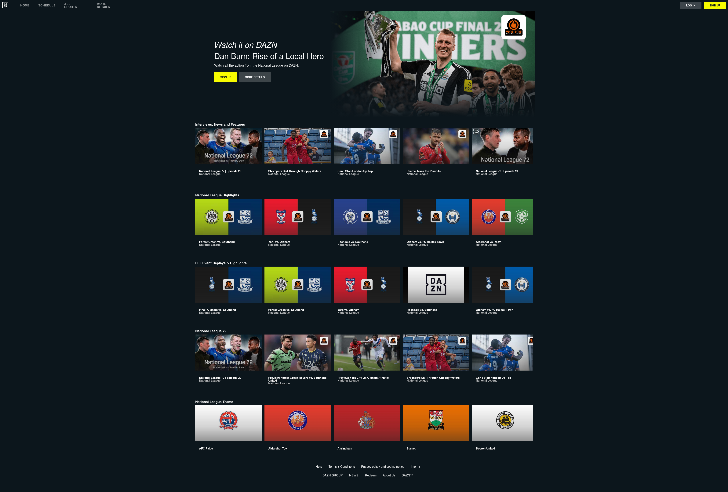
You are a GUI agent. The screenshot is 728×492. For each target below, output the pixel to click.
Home (24, 5)
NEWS (354, 475)
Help (319, 466)
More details (103, 5)
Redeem (371, 475)
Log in (690, 5)
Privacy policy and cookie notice (382, 466)
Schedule (47, 5)
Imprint (415, 466)
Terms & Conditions (342, 466)
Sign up (715, 5)
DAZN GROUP (332, 475)
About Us (389, 475)
